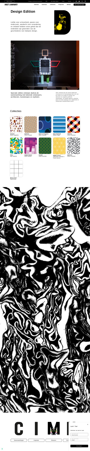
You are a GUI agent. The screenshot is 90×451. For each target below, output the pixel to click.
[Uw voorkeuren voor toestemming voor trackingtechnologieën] (2, 449)
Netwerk (69, 1)
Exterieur (44, 4)
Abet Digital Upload (54, 1)
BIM (46, 1)
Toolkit (63, 1)
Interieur (36, 4)
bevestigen (79, 446)
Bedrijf (69, 4)
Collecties (52, 4)
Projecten (61, 4)
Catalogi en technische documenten (35, 1)
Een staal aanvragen (79, 4)
